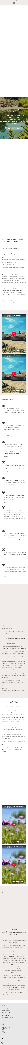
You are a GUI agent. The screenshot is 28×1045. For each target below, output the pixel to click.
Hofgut (3, 1025)
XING (16, 690)
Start (3, 1023)
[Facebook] (2, 1038)
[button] (14, 3)
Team (3, 1024)
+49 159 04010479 (6, 1015)
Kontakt (3, 1032)
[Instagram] (4, 1038)
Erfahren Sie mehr (14, 128)
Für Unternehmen (6, 1029)
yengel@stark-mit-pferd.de (7, 1017)
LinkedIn (22, 690)
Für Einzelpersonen (6, 1027)
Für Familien (4, 1028)
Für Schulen (4, 1031)
